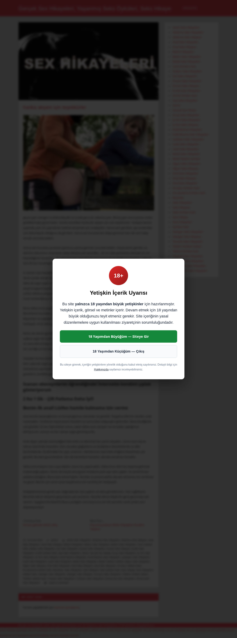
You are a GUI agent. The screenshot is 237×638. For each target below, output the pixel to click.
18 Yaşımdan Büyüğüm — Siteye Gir (118, 336)
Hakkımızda (101, 369)
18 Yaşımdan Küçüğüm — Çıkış (118, 351)
